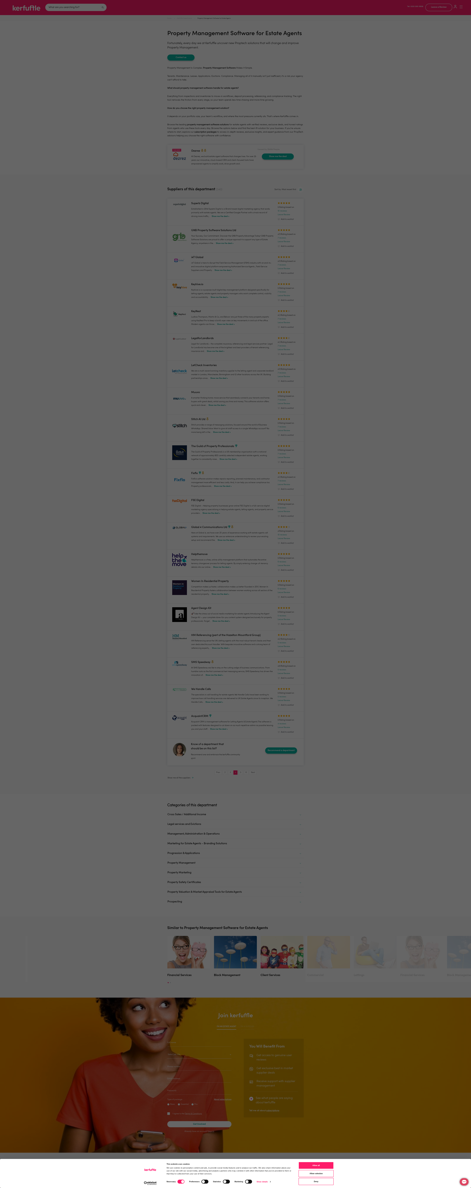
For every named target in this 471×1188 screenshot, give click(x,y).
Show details (262, 1182)
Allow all (316, 1165)
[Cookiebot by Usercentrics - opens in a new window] (150, 1183)
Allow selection (316, 1173)
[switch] (204, 1182)
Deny (316, 1181)
